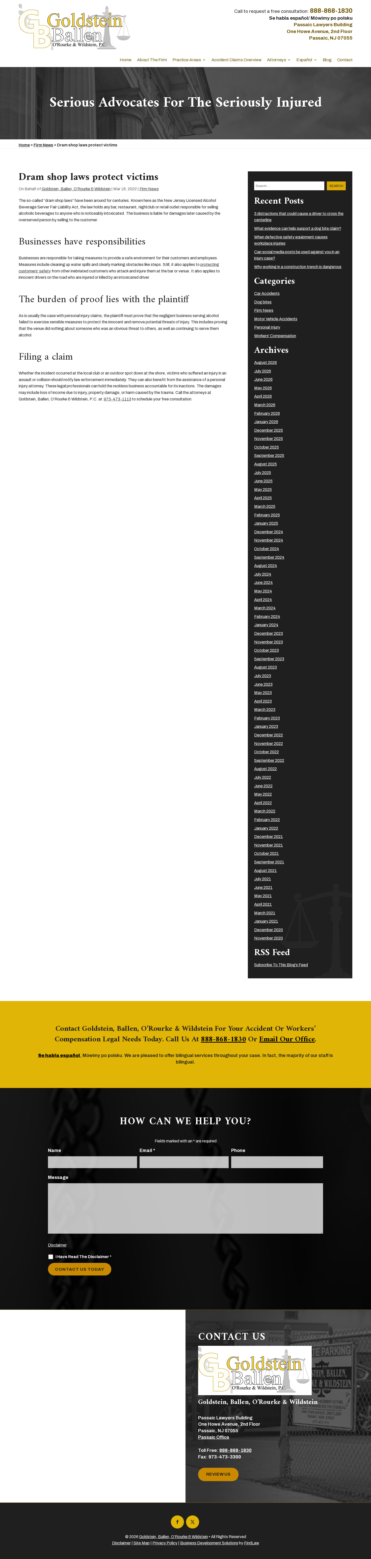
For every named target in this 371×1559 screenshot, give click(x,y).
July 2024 (262, 574)
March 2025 (264, 506)
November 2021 (268, 845)
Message (58, 1177)
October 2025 (266, 447)
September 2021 (269, 862)
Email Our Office (287, 1039)
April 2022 (263, 803)
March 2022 (264, 811)
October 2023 (266, 650)
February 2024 (267, 616)
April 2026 (263, 396)
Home (125, 59)
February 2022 (267, 820)
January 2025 (266, 523)
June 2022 (263, 786)
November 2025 (268, 438)
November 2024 (268, 540)
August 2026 (265, 362)
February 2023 (267, 718)
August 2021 (265, 870)
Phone (238, 1150)
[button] (366, 1522)
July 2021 (262, 879)
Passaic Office (213, 1437)
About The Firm (152, 59)
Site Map (142, 1543)
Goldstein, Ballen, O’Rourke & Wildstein (76, 189)
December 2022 (268, 735)
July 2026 (262, 371)
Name (54, 1150)
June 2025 (263, 481)
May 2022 (263, 794)
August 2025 (265, 464)
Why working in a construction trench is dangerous (297, 267)
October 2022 (266, 752)
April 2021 (263, 904)
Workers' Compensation (275, 336)
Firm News (149, 189)
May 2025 (263, 489)
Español (304, 59)
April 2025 (263, 498)
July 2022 (262, 777)
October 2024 (266, 549)
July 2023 (262, 676)
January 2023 (266, 726)
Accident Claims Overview (236, 59)
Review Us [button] (218, 1474)
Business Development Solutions (209, 1543)
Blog (327, 59)
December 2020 (268, 930)
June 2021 (263, 887)
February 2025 (267, 515)
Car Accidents (267, 293)
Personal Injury (267, 327)
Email (147, 1150)
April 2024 (263, 600)
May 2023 (263, 693)
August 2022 (265, 769)
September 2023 (269, 659)
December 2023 (268, 633)
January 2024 (266, 625)
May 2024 (263, 591)
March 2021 (264, 913)
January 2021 (266, 921)
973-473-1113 (117, 399)
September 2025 (269, 455)
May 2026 (263, 388)
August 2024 (265, 566)
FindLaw (251, 1543)
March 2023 (264, 709)
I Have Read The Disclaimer (84, 1257)
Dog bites (263, 302)
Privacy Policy (164, 1543)
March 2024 (265, 608)
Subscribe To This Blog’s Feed (281, 965)
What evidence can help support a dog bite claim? (297, 228)
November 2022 (268, 743)
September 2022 (269, 760)
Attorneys (276, 59)
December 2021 (268, 836)
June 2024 (263, 582)
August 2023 (265, 667)
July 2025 (262, 473)
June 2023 (263, 684)
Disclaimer (57, 1245)
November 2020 (268, 938)
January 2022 (266, 828)
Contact (345, 59)
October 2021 (266, 853)
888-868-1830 (331, 10)
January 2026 (266, 422)
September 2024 (269, 557)
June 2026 (263, 379)
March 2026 (264, 405)
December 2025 (268, 430)
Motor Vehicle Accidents (275, 319)
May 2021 (263, 896)
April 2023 (263, 701)
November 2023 (268, 642)
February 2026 (267, 413)
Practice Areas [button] (187, 59)
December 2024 (268, 532)
